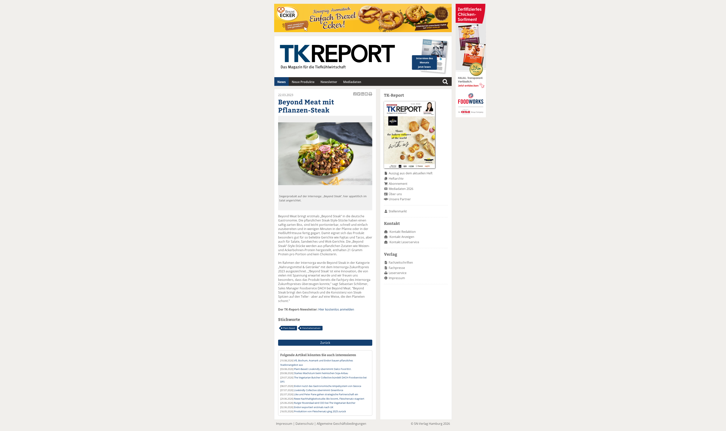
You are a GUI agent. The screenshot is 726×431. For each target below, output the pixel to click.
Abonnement (398, 184)
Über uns (395, 194)
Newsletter (328, 82)
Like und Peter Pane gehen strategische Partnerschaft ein (326, 394)
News (281, 82)
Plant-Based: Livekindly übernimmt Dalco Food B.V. (322, 369)
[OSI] (471, 116)
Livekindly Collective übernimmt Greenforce (318, 390)
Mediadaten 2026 (401, 189)
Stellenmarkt (398, 211)
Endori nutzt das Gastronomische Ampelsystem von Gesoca (327, 386)
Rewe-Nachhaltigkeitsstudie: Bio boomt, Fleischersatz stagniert (329, 398)
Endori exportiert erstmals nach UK (313, 407)
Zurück (325, 343)
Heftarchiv (396, 178)
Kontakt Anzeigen (401, 237)
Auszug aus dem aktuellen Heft (411, 173)
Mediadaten (352, 82)
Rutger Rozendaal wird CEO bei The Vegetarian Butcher (324, 403)
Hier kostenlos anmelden (336, 309)
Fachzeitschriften (401, 262)
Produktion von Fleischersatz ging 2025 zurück (320, 411)
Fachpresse (397, 268)
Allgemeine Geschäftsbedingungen (341, 424)
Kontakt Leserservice (404, 242)
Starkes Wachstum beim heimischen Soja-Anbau (321, 373)
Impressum (397, 278)
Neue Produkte (303, 82)
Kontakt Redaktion (402, 232)
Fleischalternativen (311, 328)
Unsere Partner (400, 199)
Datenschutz (304, 424)
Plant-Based (289, 328)
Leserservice (397, 273)
